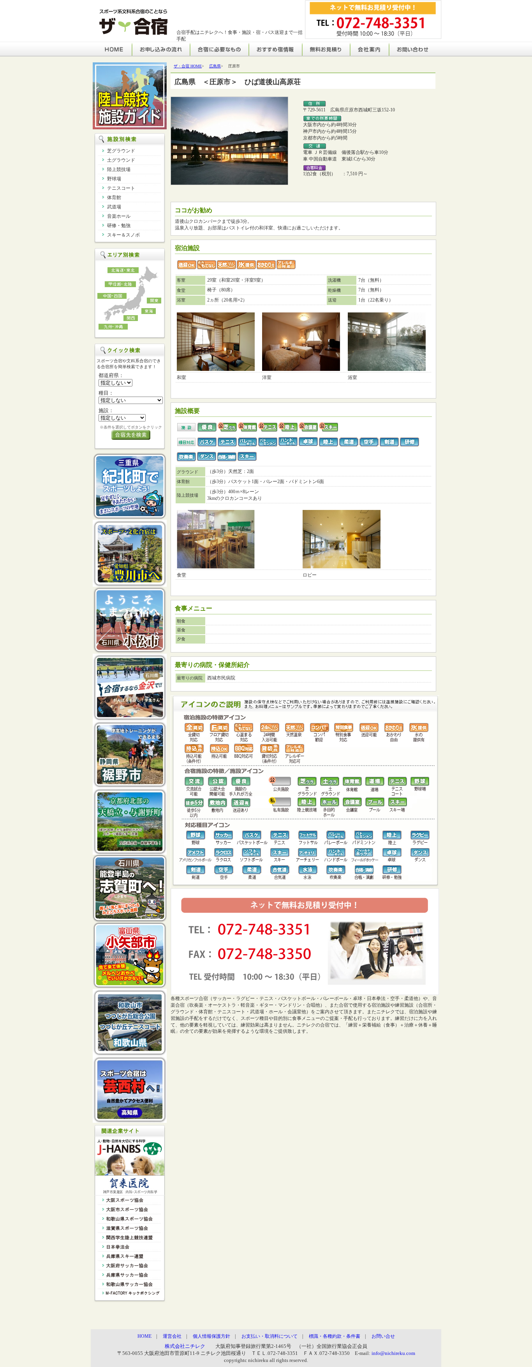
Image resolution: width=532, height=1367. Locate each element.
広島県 (215, 66)
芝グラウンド (121, 150)
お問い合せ (383, 1336)
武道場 (114, 207)
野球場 (114, 179)
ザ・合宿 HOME (188, 66)
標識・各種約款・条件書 (334, 1336)
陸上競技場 (118, 169)
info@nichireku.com (392, 1353)
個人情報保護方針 (211, 1336)
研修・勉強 (118, 225)
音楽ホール (118, 216)
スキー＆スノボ (123, 235)
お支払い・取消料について (269, 1336)
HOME (144, 1336)
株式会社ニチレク (185, 1346)
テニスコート (121, 188)
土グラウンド (121, 160)
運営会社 (172, 1336)
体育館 (114, 197)
